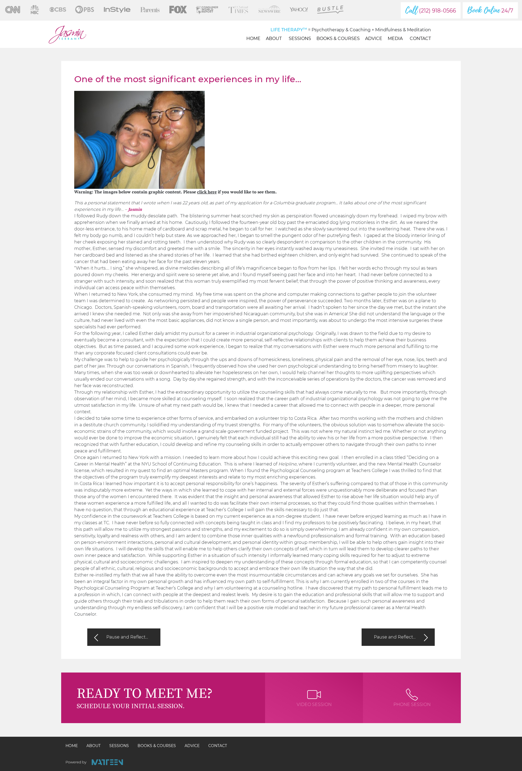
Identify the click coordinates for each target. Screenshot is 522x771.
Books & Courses (338, 38)
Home (253, 38)
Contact (420, 38)
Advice (373, 38)
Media (395, 38)
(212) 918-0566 (430, 10)
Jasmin (135, 209)
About (274, 38)
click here (207, 192)
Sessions (300, 38)
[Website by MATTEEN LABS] (107, 762)
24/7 (490, 10)
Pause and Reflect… (127, 637)
